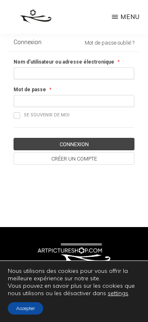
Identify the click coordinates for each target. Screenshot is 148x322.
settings (118, 293)
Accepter (25, 308)
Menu (130, 17)
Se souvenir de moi (46, 115)
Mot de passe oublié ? (109, 43)
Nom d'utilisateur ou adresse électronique (64, 62)
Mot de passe (30, 89)
